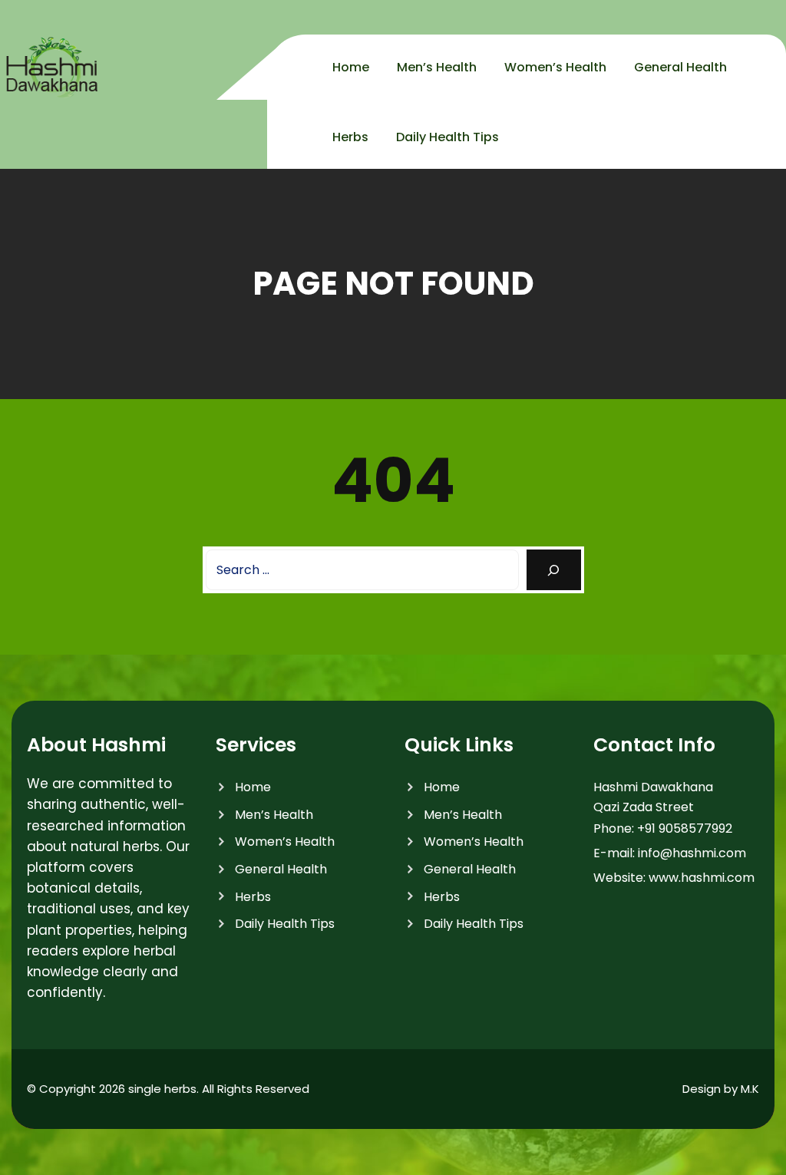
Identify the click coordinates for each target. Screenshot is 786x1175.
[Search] (554, 570)
